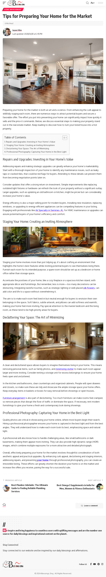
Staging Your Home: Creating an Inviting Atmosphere (30, 145)
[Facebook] (91, 564)
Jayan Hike (17, 30)
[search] (87, 3)
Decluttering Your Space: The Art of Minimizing (27, 148)
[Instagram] (102, 564)
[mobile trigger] (5, 3)
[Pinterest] (98, 564)
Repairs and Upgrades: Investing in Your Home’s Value (30, 141)
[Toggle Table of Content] (63, 137)
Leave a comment (91, 506)
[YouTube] (94, 564)
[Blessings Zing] (16, 3)
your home (43, 460)
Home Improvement (13, 9)
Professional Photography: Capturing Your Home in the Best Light (36, 151)
